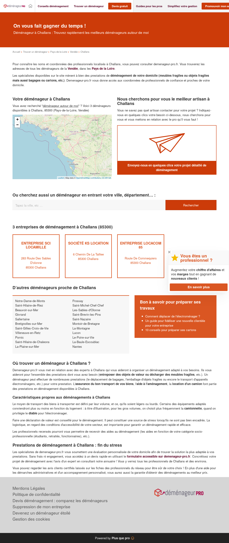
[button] (53, 6)
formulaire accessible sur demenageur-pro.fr (158, 456)
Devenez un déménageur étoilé (41, 513)
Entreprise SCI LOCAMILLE (36, 245)
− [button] (17, 125)
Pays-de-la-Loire (58, 51)
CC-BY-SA (106, 177)
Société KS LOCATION (88, 243)
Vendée (74, 51)
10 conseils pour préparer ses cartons (170, 329)
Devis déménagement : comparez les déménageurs (60, 500)
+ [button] (17, 119)
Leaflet (61, 177)
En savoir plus (199, 287)
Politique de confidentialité (36, 494)
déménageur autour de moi (60, 105)
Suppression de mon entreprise (41, 506)
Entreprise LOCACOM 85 (140, 245)
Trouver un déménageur (35, 51)
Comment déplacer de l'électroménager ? (172, 316)
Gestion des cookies (31, 519)
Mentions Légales (29, 488)
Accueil (16, 51)
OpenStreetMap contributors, (89, 177)
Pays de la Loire (103, 68)
